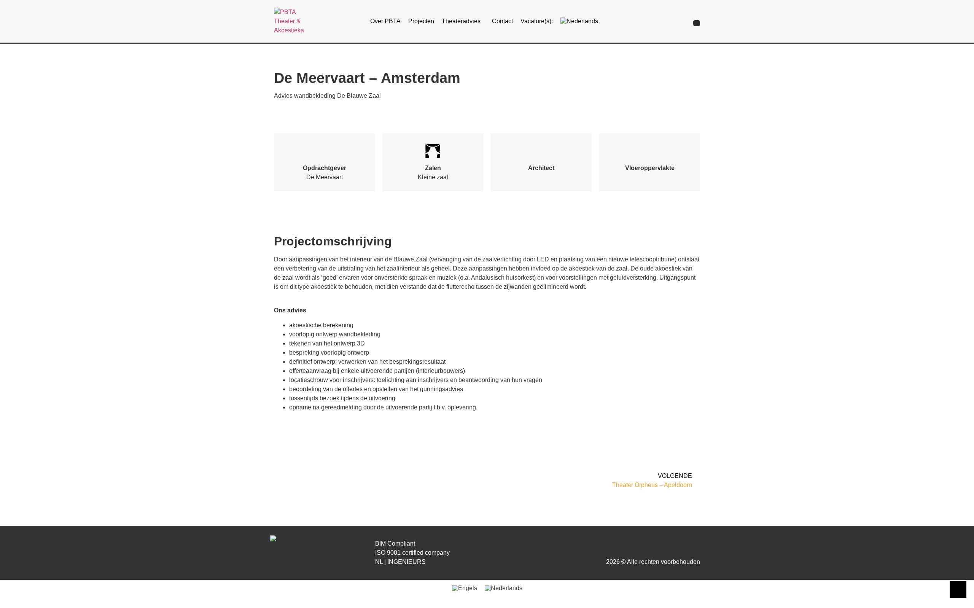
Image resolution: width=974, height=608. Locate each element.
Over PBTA (385, 21)
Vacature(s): (536, 21)
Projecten (421, 21)
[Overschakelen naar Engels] (464, 588)
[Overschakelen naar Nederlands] (503, 588)
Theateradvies (461, 21)
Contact (502, 21)
